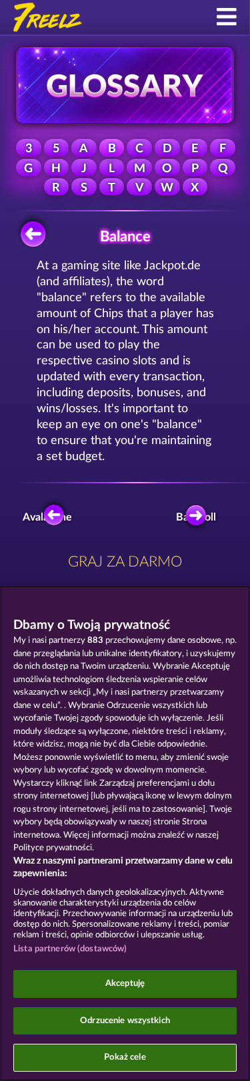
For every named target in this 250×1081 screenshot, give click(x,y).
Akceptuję (125, 983)
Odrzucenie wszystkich (125, 1021)
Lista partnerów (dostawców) (70, 949)
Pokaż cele (124, 1057)
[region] (125, 833)
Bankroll (198, 517)
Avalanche (50, 517)
